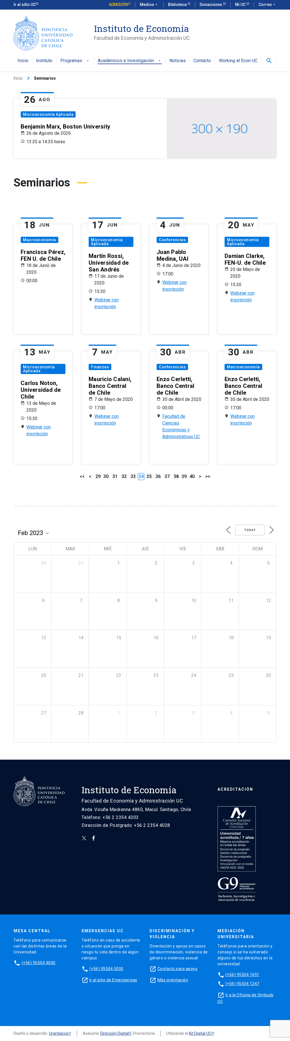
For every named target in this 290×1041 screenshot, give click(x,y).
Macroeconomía (39, 240)
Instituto (44, 60)
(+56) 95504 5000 (106, 968)
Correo (267, 4)
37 (167, 476)
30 (105, 476)
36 (158, 476)
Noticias (177, 60)
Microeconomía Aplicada (48, 114)
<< (82, 476)
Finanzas (100, 367)
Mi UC (240, 4)
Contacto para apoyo (177, 968)
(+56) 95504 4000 (39, 962)
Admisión (118, 4)
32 (124, 476)
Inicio (23, 60)
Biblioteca (177, 4)
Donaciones (211, 4)
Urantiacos (58, 1033)
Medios (149, 4)
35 (149, 476)
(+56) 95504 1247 (242, 984)
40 (192, 476)
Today (250, 530)
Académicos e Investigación (130, 60)
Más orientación (172, 980)
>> (207, 476)
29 (98, 476)
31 (115, 476)
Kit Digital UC (200, 1033)
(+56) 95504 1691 (242, 974)
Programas (75, 60)
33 (133, 476)
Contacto (202, 60)
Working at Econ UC (238, 60)
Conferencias (172, 240)
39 (184, 476)
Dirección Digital (114, 1033)
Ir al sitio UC (25, 4)
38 (176, 476)
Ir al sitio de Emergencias (113, 980)
